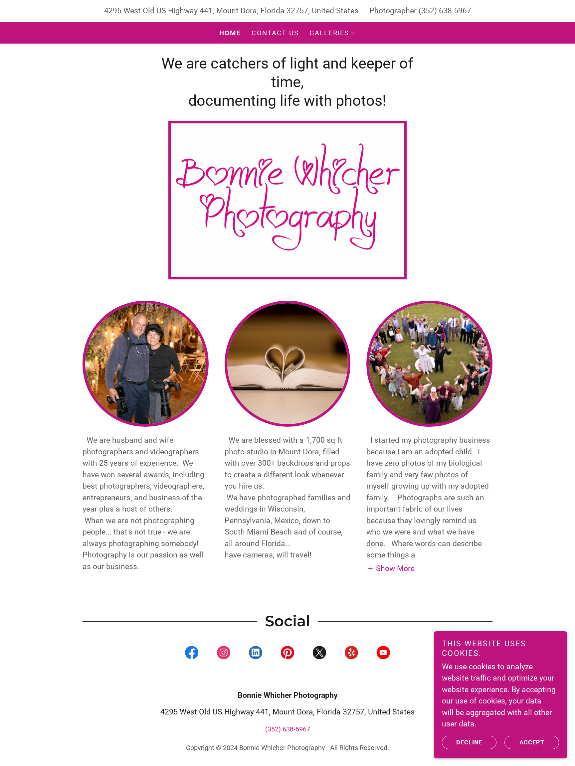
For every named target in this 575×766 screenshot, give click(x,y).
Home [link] (230, 33)
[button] (332, 33)
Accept (531, 742)
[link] (192, 654)
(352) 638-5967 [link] (445, 10)
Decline (469, 742)
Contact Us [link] (275, 33)
